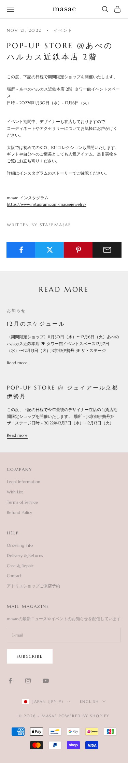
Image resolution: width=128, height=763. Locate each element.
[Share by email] (107, 249)
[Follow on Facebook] (10, 680)
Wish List (15, 491)
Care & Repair (20, 565)
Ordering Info (20, 545)
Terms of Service (22, 502)
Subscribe (30, 656)
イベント (63, 30)
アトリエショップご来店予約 (33, 585)
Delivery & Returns (25, 555)
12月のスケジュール (36, 323)
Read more (17, 362)
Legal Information (23, 481)
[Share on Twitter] (49, 249)
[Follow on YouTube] (45, 680)
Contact (14, 575)
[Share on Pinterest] (78, 249)
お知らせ (16, 310)
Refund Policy (19, 512)
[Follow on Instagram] (28, 680)
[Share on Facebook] (21, 249)
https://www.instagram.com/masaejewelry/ (46, 204)
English (89, 701)
